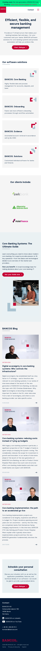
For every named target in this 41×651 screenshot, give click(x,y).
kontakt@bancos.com (9, 629)
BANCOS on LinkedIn (12, 618)
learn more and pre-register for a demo (24, 4)
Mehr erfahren (31, 403)
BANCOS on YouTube (13, 622)
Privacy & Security (14, 647)
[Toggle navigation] (38, 9)
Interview (6, 362)
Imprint (24, 647)
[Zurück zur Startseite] (3, 10)
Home (4, 647)
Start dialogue (19, 47)
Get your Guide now (12, 274)
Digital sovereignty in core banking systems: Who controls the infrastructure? (18, 369)
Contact (31, 10)
